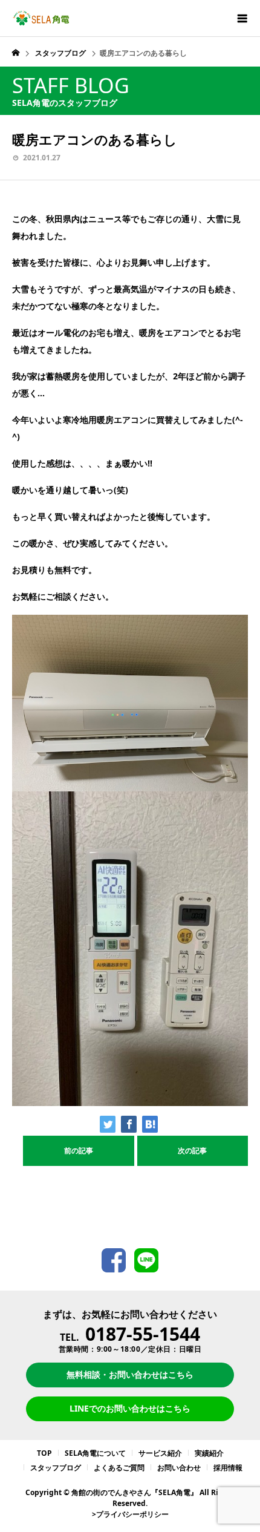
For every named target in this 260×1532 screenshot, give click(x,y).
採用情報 (227, 1467)
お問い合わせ (179, 1467)
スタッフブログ (55, 1467)
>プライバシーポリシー (130, 1514)
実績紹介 (209, 1453)
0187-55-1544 (142, 1333)
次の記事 (192, 1150)
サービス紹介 (160, 1453)
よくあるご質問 (119, 1467)
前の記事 (78, 1150)
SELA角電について (95, 1453)
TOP (44, 1453)
